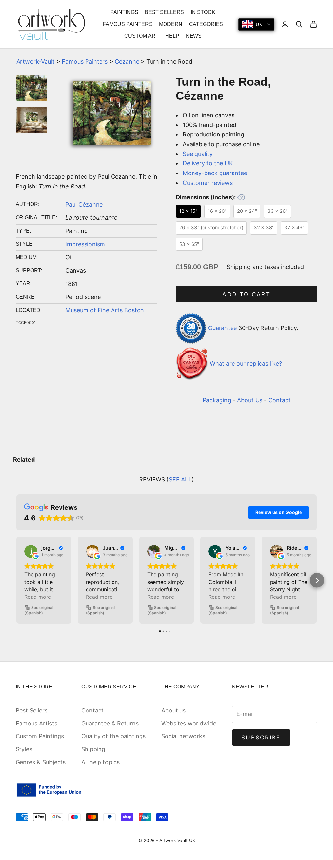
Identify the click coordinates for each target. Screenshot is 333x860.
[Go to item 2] (32, 120)
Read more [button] (37, 597)
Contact (279, 400)
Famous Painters (85, 61)
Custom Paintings (40, 736)
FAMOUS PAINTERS (128, 24)
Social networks (183, 736)
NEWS (194, 36)
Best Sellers (31, 710)
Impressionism (85, 244)
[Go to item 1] (32, 88)
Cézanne (127, 61)
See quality (198, 153)
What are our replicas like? (246, 363)
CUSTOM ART (141, 36)
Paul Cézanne (84, 204)
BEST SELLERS (164, 12)
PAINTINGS (124, 12)
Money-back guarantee (215, 173)
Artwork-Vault (35, 61)
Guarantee (222, 328)
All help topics (100, 762)
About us (173, 710)
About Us (249, 400)
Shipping (93, 749)
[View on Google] (30, 551)
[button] (16, 580)
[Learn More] (241, 197)
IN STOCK (203, 12)
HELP (172, 36)
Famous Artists (36, 723)
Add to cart (246, 294)
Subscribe (261, 737)
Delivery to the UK (208, 163)
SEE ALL (180, 479)
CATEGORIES (206, 24)
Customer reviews (208, 182)
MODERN (170, 24)
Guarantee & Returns (110, 723)
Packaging (217, 400)
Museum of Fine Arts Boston (104, 310)
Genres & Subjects (41, 762)
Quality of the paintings (113, 736)
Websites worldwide (188, 723)
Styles (24, 749)
